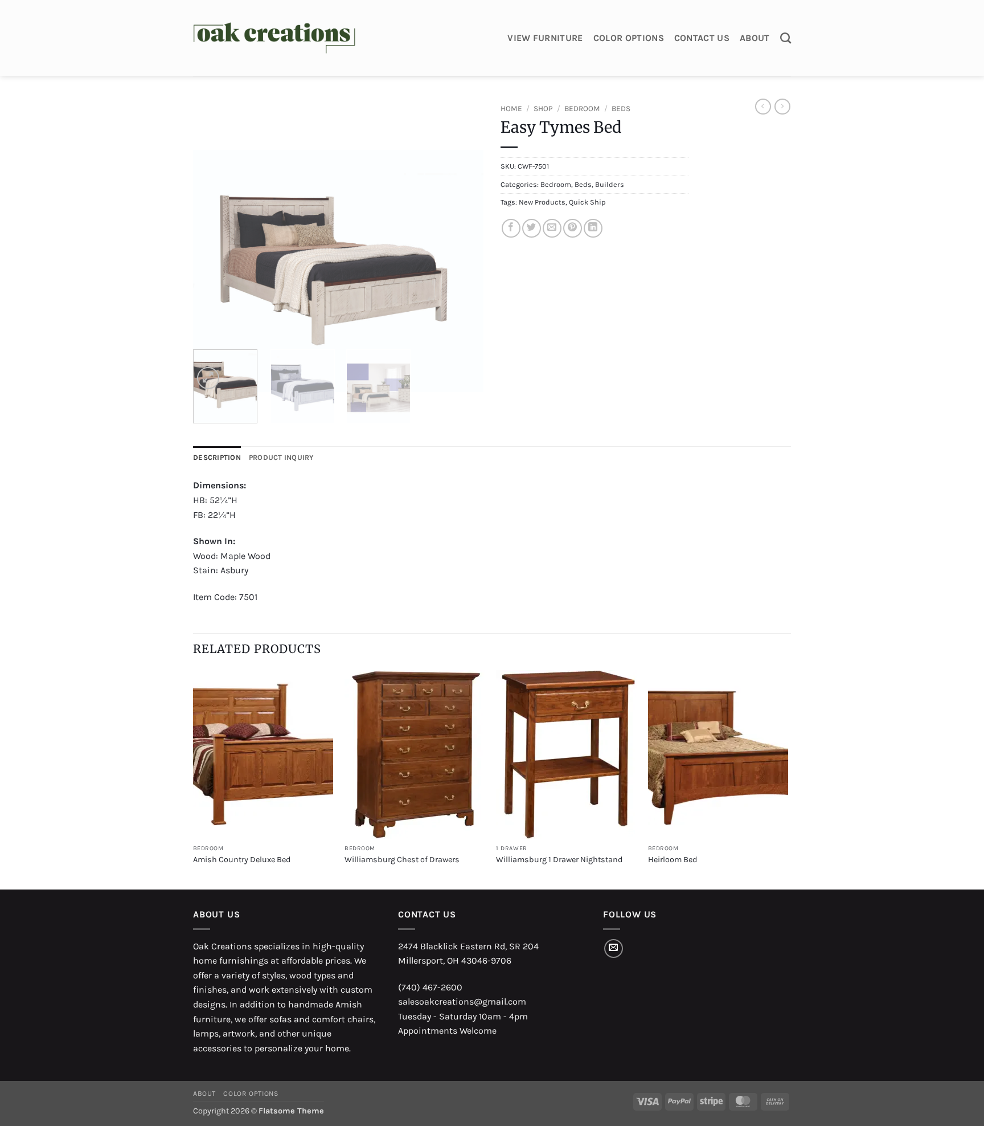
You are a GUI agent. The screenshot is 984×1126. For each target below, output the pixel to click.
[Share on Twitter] (531, 228)
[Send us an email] (613, 948)
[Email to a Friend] (552, 228)
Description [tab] (217, 457)
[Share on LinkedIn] (593, 228)
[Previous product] (782, 107)
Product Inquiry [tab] (281, 457)
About (755, 37)
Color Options (628, 37)
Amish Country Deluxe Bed (242, 859)
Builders (609, 184)
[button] (208, 378)
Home (511, 108)
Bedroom (582, 108)
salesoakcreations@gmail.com (462, 1001)
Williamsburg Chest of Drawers (402, 859)
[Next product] (763, 107)
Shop (543, 108)
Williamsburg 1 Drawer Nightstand (559, 859)
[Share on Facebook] (511, 228)
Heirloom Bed (673, 859)
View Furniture (545, 37)
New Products (542, 202)
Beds (621, 108)
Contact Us (701, 37)
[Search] (785, 38)
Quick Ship (587, 202)
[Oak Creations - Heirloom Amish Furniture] (274, 38)
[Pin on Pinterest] (572, 228)
